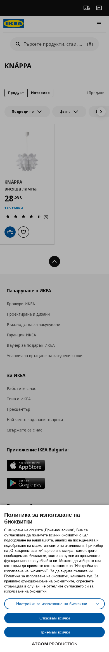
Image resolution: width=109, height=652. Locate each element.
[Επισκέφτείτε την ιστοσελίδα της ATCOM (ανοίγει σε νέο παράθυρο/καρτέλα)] (54, 644)
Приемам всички (54, 632)
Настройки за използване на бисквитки (51, 604)
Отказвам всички (54, 618)
